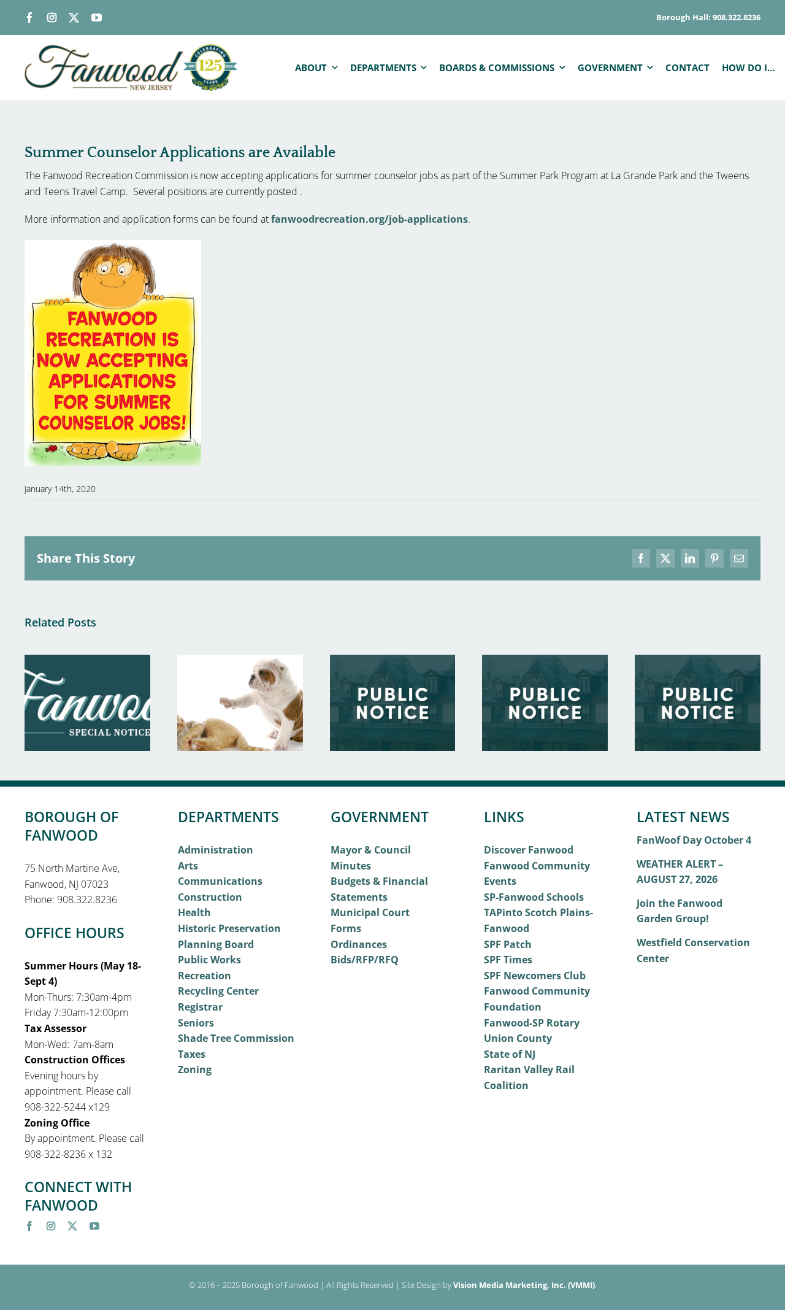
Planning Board (216, 944)
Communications (220, 881)
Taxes (191, 1054)
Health (194, 912)
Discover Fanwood (528, 850)
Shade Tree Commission (236, 1038)
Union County (518, 1038)
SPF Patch (508, 944)
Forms (346, 928)
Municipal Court (370, 912)
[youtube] (96, 17)
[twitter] (74, 17)
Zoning (195, 1069)
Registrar (200, 1007)
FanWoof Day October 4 (694, 840)
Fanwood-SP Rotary (532, 1023)
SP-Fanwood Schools (534, 897)
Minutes (351, 866)
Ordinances (359, 944)
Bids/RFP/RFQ (365, 959)
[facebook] (30, 17)
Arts (188, 866)
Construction (210, 897)
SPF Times (508, 959)
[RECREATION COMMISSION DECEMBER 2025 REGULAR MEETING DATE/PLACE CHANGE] (545, 661)
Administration (215, 850)
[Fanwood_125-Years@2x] (132, 49)
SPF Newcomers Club (535, 975)
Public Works (209, 959)
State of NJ (509, 1054)
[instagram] (51, 17)
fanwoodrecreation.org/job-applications (369, 219)
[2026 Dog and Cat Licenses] (240, 661)
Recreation (204, 975)
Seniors (196, 1023)
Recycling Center (218, 991)
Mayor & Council (371, 850)
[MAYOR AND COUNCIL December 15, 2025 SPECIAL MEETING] (697, 661)
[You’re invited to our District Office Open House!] (87, 661)
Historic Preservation (229, 928)
